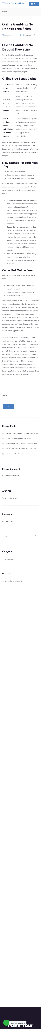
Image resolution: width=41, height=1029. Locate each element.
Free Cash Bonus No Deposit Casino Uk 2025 (21, 443)
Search (4, 395)
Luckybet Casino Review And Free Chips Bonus (21, 433)
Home (4, 11)
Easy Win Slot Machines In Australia (18, 453)
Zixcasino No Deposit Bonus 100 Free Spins (20, 448)
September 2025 (11, 498)
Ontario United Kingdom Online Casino (19, 438)
